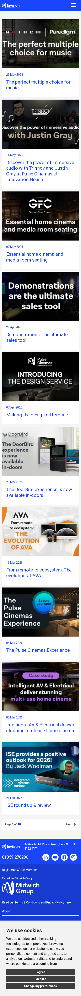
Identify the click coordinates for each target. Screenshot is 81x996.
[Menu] (60, 4)
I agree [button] (40, 972)
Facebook (64, 857)
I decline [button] (40, 979)
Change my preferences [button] (40, 986)
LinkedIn (45, 857)
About (6, 911)
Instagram (73, 857)
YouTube (55, 857)
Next (69, 824)
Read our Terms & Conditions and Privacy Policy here (36, 902)
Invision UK (11, 5)
